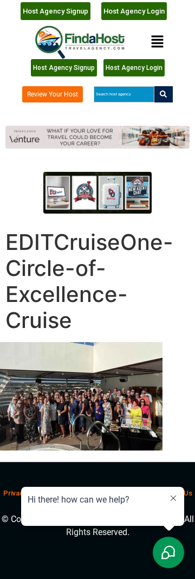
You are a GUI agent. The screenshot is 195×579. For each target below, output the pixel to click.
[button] (157, 42)
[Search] (163, 94)
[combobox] (124, 94)
